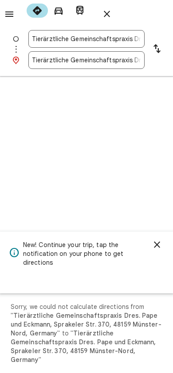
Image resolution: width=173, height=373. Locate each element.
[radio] (37, 10)
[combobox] (86, 39)
